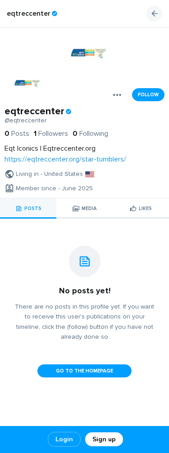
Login (64, 439)
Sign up (104, 439)
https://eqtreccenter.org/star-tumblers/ (65, 159)
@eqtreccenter (25, 120)
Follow (148, 95)
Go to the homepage (84, 371)
